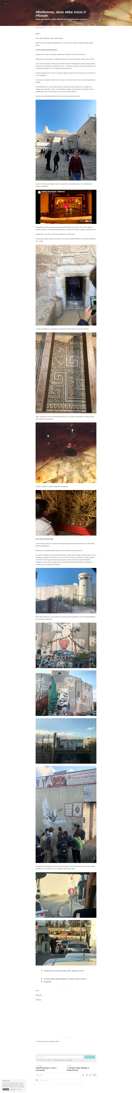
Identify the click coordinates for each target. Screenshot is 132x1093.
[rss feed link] (95, 1075)
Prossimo (69, 1065)
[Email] (93, 1075)
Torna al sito (7, 3)
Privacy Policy (69, 1060)
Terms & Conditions (58, 1060)
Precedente (39, 1065)
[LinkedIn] (90, 1075)
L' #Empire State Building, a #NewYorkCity (78, 1069)
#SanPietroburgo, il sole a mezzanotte (46, 1069)
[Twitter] (86, 1075)
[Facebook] (83, 1075)
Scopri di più (21, 1086)
